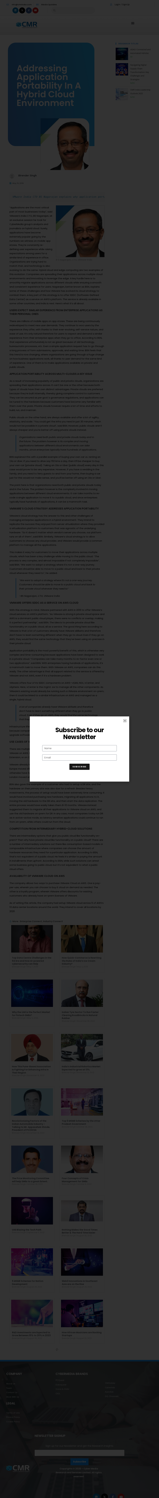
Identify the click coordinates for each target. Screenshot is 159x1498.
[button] (125, 721)
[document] (79, 749)
